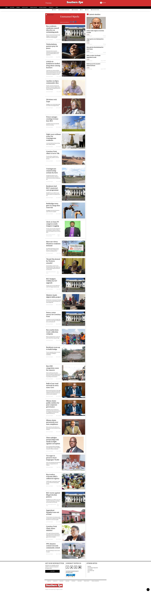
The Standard (90, 569)
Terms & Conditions (95, 581)
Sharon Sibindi (90, 60)
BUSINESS (18, 7)
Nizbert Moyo (90, 69)
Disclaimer (80, 581)
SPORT (57, 7)
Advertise (61, 581)
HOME (6, 7)
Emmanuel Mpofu (50, 39)
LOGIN (104, 2)
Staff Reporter (90, 44)
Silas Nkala (49, 271)
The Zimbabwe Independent (93, 567)
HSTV (89, 572)
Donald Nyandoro (90, 52)
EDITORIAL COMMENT (42, 7)
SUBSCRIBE (52, 571)
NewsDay (89, 566)
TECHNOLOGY (51, 7)
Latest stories (94, 14)
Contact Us (55, 581)
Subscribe (67, 581)
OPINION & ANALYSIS (33, 7)
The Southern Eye (91, 570)
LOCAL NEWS (12, 7)
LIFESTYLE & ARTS (25, 7)
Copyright (73, 581)
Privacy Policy (86, 581)
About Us (49, 581)
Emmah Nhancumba (50, 234)
